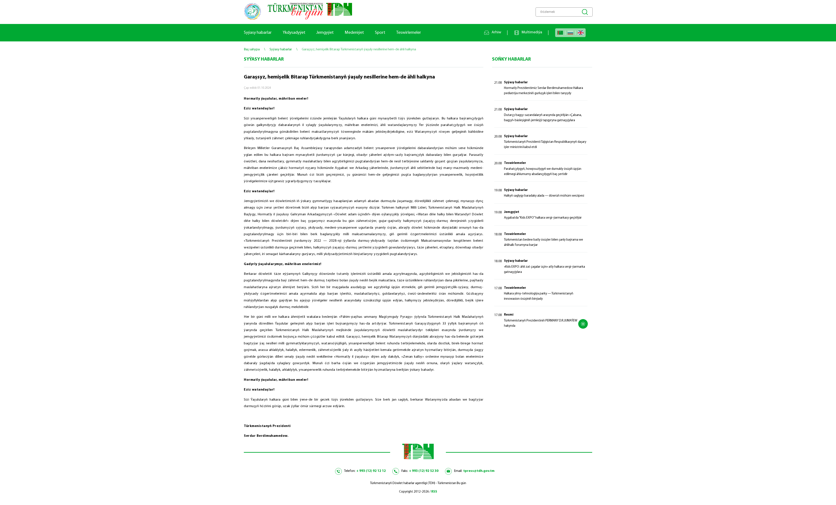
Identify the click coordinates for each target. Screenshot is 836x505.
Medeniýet (354, 33)
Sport (380, 33)
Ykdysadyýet (294, 33)
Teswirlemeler (408, 33)
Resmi (508, 314)
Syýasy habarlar (258, 33)
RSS (434, 491)
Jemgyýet (325, 33)
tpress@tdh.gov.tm (478, 471)
